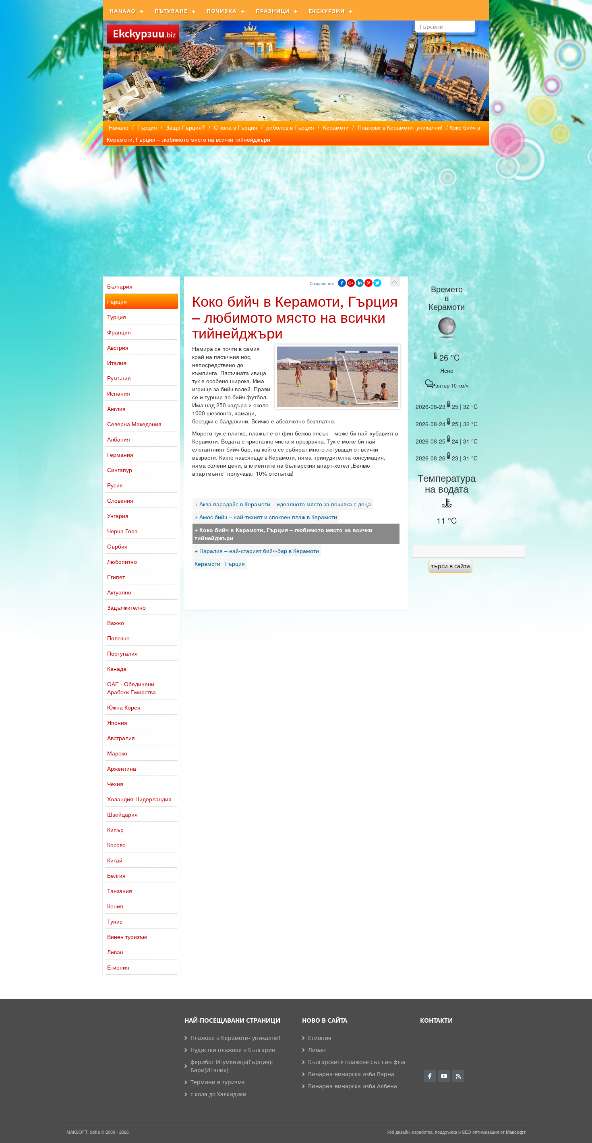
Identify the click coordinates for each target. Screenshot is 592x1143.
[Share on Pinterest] (368, 283)
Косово (116, 845)
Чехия (115, 784)
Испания (118, 393)
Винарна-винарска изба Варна (351, 1074)
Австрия (117, 347)
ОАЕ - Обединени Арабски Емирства (131, 688)
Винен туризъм (127, 937)
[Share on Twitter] (377, 283)
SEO (466, 1132)
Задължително (126, 607)
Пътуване (171, 11)
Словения (120, 500)
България (119, 286)
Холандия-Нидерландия (139, 799)
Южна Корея (124, 707)
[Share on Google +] (351, 283)
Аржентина (121, 768)
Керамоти (207, 563)
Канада (116, 668)
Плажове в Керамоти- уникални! (235, 1038)
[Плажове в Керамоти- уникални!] (395, 281)
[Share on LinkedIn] (360, 283)
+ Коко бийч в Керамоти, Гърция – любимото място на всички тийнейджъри (284, 534)
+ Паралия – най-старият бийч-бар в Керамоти (257, 551)
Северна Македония (134, 424)
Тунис (114, 921)
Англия (116, 408)
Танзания (119, 891)
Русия (115, 485)
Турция (116, 317)
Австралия (121, 738)
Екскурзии (326, 11)
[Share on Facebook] (342, 283)
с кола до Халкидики (218, 1094)
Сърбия (117, 546)
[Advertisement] (296, 206)
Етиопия (118, 967)
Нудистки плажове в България (232, 1050)
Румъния (119, 378)
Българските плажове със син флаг (357, 1062)
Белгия (116, 875)
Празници (273, 11)
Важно (115, 623)
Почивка (222, 11)
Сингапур (119, 470)
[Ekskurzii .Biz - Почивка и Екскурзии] (143, 34)
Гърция (117, 301)
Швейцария (122, 814)
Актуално (119, 592)
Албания (118, 439)
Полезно (118, 638)
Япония (117, 722)
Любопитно (122, 561)
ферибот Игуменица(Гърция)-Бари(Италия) (231, 1066)
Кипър (115, 829)
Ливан (115, 952)
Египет (116, 577)
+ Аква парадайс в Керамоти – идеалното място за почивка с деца (283, 504)
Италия (116, 363)
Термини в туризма (217, 1082)
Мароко (117, 753)
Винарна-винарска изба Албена (352, 1086)
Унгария (117, 516)
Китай (114, 860)
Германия (120, 454)
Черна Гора (122, 531)
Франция (119, 332)
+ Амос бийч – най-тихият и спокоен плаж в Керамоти (266, 517)
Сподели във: (322, 283)
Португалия (122, 653)
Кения (115, 906)
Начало (123, 11)
